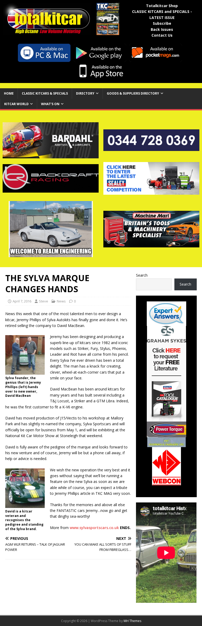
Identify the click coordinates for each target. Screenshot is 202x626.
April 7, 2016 (22, 301)
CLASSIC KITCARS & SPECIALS (45, 93)
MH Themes (132, 621)
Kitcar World (16, 104)
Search (142, 275)
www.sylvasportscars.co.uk (94, 527)
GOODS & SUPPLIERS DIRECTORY (133, 93)
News (61, 301)
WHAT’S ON (50, 104)
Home (9, 93)
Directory (85, 93)
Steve (43, 301)
